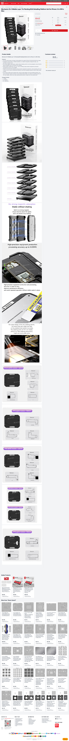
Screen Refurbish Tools (18, 720)
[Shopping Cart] (65, 3)
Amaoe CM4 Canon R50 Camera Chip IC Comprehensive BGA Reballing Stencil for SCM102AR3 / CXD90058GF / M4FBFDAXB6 (40, 681)
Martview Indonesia (28, 596)
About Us (30, 718)
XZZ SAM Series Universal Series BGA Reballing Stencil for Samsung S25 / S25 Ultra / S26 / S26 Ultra (39, 658)
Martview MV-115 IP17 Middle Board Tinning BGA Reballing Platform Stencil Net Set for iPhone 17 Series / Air (6, 589)
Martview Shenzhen (40, 23)
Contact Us (30, 719)
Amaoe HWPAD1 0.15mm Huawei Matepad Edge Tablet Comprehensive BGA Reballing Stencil (17, 658)
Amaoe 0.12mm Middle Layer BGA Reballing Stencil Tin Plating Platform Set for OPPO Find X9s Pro (28, 703)
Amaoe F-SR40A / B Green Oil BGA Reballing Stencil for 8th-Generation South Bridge (62, 658)
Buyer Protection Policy (45, 718)
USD (65, 0)
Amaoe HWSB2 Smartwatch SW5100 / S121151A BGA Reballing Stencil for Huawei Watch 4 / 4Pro (6, 658)
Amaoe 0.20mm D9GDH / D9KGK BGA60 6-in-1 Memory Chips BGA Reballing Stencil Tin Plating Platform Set (17, 703)
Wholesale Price (58, 25)
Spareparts (17, 721)
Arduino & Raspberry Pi (18, 723)
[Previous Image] (3, 29)
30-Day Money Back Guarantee (46, 720)
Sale (18, 3)
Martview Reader (31, 723)
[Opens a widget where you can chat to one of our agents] (65, 739)
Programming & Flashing (18, 718)
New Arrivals (13, 3)
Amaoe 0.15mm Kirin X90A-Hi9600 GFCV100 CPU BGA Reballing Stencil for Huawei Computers (62, 636)
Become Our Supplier (32, 720)
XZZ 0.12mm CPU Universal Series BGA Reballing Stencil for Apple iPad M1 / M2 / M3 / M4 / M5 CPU (51, 658)
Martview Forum (31, 722)
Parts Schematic (24, 3)
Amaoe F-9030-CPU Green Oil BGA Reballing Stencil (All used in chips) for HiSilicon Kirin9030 (28, 680)
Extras (16, 725)
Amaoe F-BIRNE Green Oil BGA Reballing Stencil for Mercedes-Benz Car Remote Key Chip (17, 680)
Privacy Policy (44, 721)
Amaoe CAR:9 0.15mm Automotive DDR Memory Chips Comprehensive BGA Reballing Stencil (62, 680)
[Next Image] (32, 29)
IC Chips (16, 722)
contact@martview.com (7, 727)
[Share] (66, 7)
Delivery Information (45, 719)
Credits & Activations (18, 719)
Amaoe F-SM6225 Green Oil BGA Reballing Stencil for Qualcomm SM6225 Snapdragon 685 (6, 680)
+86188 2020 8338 (7, 718)
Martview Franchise (31, 721)
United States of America (55, 0)
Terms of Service (44, 722)
